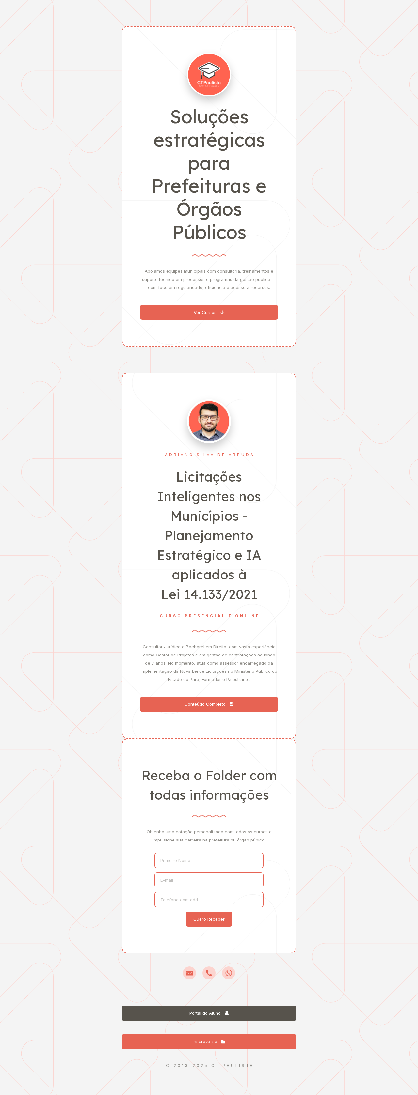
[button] (209, 312)
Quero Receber (209, 919)
